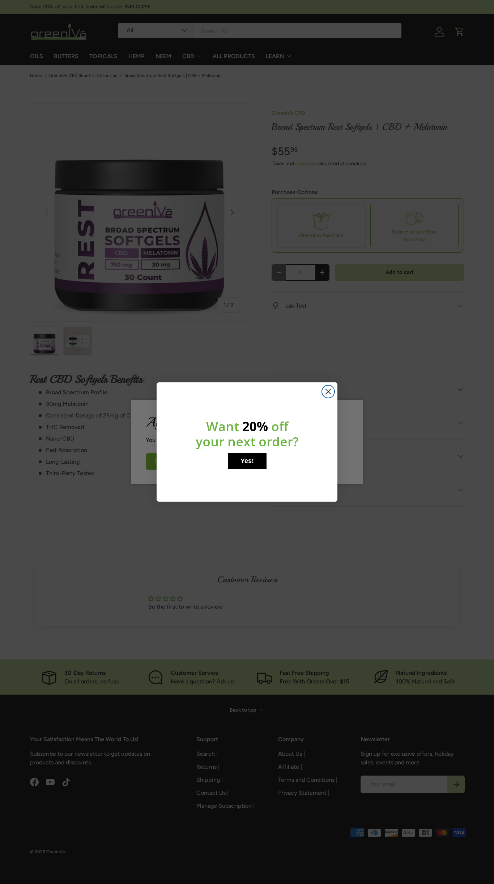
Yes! (247, 460)
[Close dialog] (328, 391)
